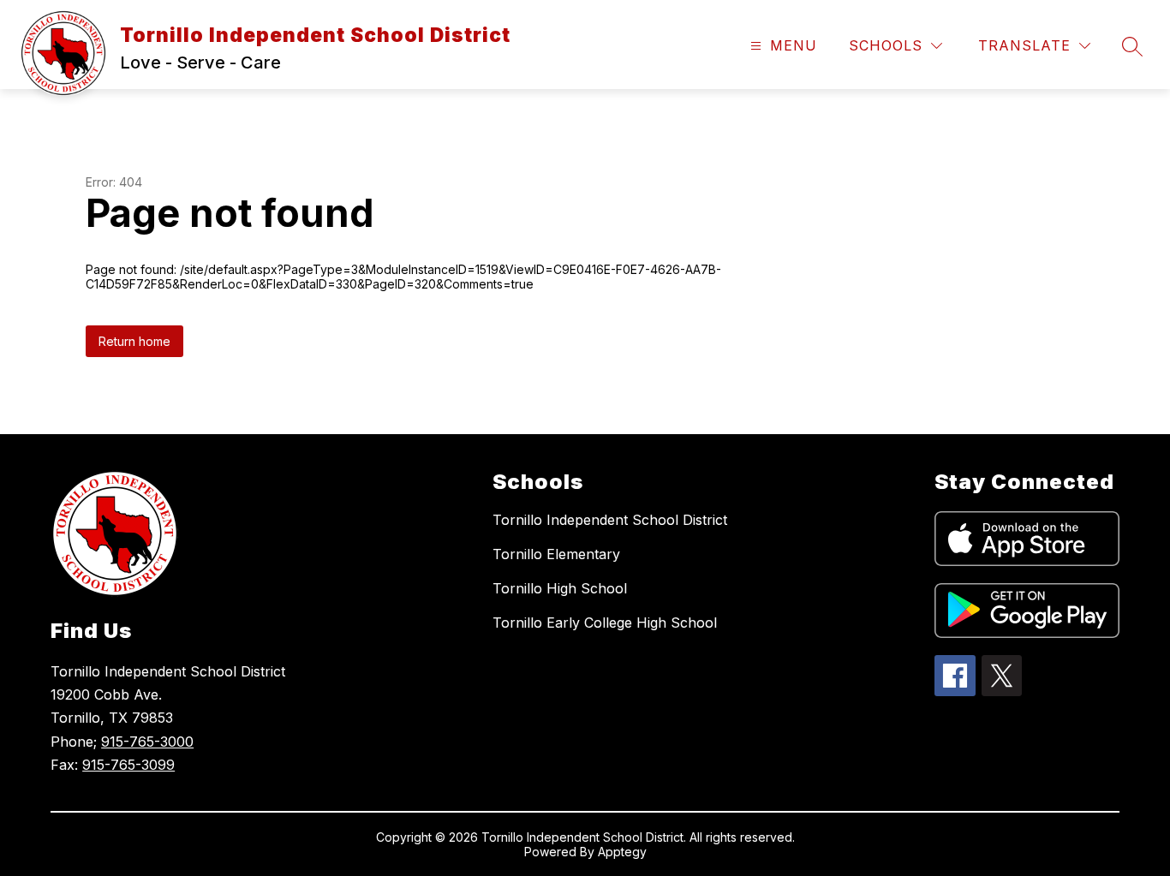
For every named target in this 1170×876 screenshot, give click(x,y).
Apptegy (622, 851)
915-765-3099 (128, 764)
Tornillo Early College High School (604, 622)
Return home (134, 341)
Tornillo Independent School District (609, 519)
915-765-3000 (147, 741)
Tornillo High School (559, 588)
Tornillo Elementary (556, 554)
